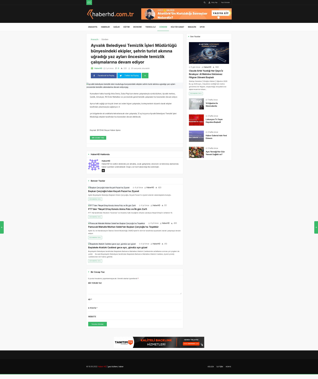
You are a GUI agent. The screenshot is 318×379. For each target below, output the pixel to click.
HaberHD (98, 68)
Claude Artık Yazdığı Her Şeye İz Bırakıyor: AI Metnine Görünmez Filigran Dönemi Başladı (206, 74)
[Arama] (205, 2)
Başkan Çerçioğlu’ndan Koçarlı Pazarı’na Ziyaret (113, 191)
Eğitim (126, 27)
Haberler (105, 27)
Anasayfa (92, 27)
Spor (202, 27)
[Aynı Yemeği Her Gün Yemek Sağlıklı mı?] (196, 152)
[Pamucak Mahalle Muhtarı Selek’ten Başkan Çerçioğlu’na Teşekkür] (116, 223)
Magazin (192, 27)
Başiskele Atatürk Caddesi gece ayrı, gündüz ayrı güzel (117, 247)
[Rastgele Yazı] (89, 2)
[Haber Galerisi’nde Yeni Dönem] (196, 136)
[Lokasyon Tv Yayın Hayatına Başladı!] (196, 120)
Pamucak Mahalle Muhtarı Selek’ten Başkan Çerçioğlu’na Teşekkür (123, 227)
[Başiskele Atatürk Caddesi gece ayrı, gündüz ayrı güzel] (112, 244)
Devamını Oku (95, 199)
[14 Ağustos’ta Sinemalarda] (196, 104)
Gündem (163, 27)
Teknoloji (150, 27)
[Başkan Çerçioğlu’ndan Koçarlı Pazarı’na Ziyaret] (108, 187)
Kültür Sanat (177, 27)
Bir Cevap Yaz (98, 138)
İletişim (220, 367)
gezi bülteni (113, 366)
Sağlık (116, 27)
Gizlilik (211, 367)
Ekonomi (137, 27)
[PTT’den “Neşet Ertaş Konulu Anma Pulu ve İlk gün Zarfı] (112, 205)
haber (121, 366)
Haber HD (102, 366)
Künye (228, 367)
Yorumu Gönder (97, 324)
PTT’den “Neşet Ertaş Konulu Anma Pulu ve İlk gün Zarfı (117, 209)
